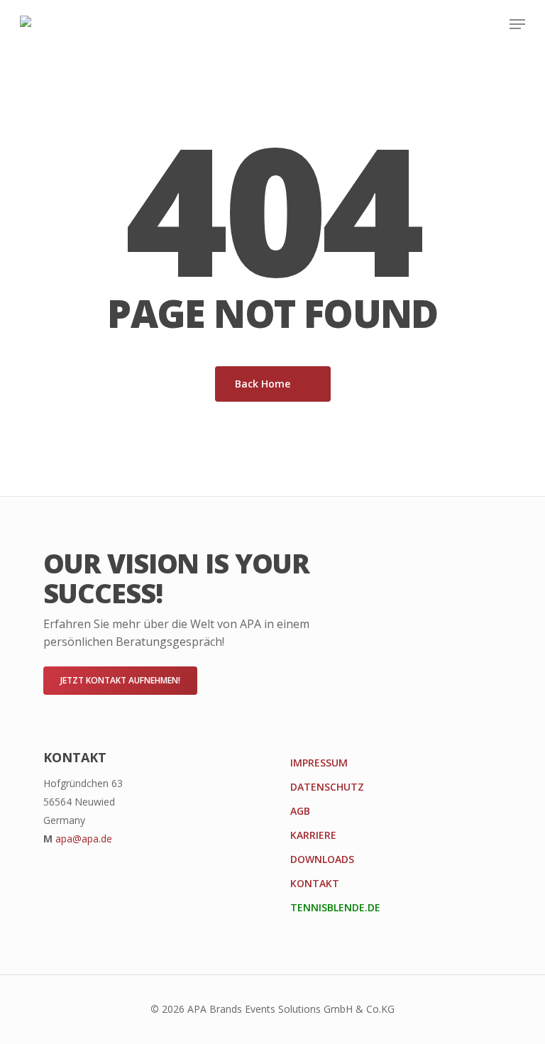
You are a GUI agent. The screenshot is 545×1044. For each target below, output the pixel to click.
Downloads (322, 859)
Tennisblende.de (335, 907)
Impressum (319, 762)
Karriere (313, 835)
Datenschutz (327, 786)
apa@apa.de (83, 838)
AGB (300, 811)
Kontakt (314, 883)
